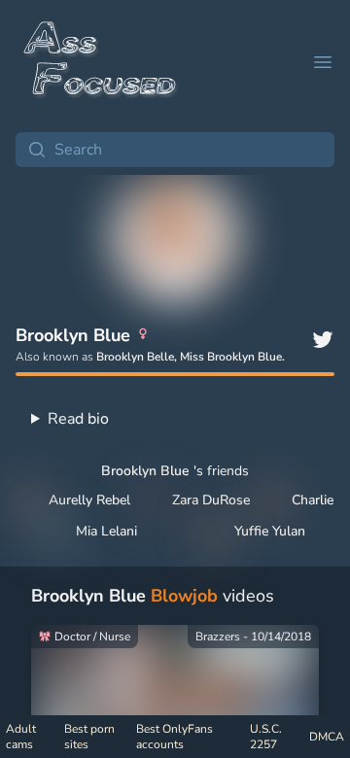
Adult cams (21, 736)
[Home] (101, 62)
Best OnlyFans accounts (174, 736)
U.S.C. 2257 (266, 736)
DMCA (326, 736)
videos (152, 595)
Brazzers (217, 636)
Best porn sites (89, 736)
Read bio (78, 419)
